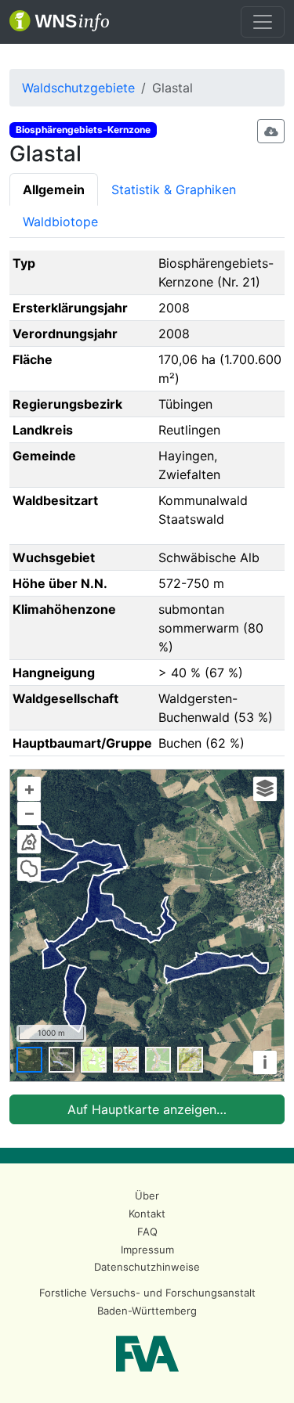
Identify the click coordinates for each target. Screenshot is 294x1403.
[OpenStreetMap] (158, 1060)
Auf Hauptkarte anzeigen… (147, 1109)
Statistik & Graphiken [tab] (173, 189)
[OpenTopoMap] (190, 1060)
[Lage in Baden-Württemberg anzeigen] (29, 841)
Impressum (147, 1249)
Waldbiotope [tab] (60, 221)
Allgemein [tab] (54, 189)
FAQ (147, 1231)
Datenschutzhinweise (147, 1267)
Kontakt (147, 1213)
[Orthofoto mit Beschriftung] (61, 1060)
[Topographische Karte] (94, 1060)
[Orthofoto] (29, 1060)
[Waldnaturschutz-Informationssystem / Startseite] (59, 22)
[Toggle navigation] (263, 22)
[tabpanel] (147, 687)
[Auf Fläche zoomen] (29, 869)
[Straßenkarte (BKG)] (126, 1060)
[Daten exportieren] (271, 131)
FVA (147, 1354)
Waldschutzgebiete (78, 88)
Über (147, 1195)
